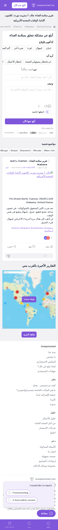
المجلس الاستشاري (46, 361)
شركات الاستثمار (47, 428)
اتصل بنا (52, 451)
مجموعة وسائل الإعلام (44, 465)
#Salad (14, 150)
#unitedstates (37, 228)
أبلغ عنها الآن (29, 121)
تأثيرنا (53, 399)
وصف (50, 83)
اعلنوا (53, 432)
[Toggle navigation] (5, 5)
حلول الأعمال (49, 418)
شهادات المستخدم (47, 371)
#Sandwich (25, 150)
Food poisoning (20, 492)
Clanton (18, 26)
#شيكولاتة (48, 228)
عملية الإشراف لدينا (46, 395)
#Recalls (37, 150)
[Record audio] (39, 106)
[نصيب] (49, 161)
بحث (29, 527)
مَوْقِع (48, 527)
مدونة (53, 404)
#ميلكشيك (48, 231)
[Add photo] (49, 106)
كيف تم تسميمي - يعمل (44, 385)
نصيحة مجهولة (49, 456)
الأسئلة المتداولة (48, 447)
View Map (29, 299)
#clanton (16, 228)
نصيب (9, 246)
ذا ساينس (51, 357)
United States (44, 26)
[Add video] (46, 106)
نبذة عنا (52, 352)
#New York (49, 150)
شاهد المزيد (29, 334)
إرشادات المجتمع (47, 461)
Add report (9, 527)
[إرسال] (8, 256)
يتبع (30, 246)
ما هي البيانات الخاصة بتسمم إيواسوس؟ (36, 390)
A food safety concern (23, 500)
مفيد (48, 246)
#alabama (25, 228)
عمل (7, 167)
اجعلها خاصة (38, 112)
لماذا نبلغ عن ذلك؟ (47, 366)
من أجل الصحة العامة (45, 423)
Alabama (29, 26)
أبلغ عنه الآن (19, 5)
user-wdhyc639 (23, 167)
